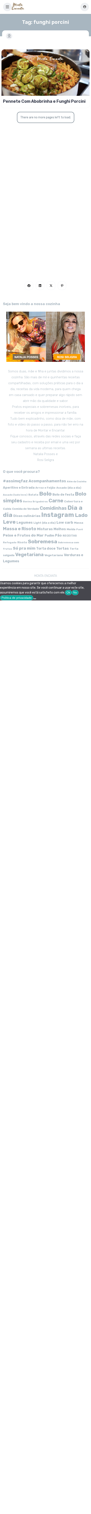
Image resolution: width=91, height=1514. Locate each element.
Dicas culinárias (26, 516)
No (75, 592)
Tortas (62, 548)
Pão (58, 535)
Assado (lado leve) (15, 494)
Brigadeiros (40, 501)
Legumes (25, 522)
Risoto (22, 542)
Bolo (45, 493)
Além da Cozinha (76, 481)
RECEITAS (70, 535)
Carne (56, 501)
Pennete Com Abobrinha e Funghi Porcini (44, 101)
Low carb (65, 522)
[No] (34, 598)
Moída (71, 529)
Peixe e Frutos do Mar (23, 535)
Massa (78, 522)
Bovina (27, 501)
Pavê (79, 529)
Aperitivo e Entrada (18, 487)
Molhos (60, 529)
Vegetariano (53, 555)
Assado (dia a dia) (68, 487)
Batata (33, 494)
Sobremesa (42, 541)
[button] (7, 7)
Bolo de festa (63, 494)
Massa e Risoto (19, 528)
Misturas (45, 529)
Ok (68, 592)
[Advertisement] (45, 217)
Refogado (10, 542)
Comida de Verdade (25, 508)
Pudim (49, 535)
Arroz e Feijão (45, 487)
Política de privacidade (16, 597)
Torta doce (45, 548)
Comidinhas (53, 508)
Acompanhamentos (47, 481)
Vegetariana (29, 554)
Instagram (57, 514)
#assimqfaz (15, 481)
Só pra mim (24, 548)
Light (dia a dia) (44, 522)
